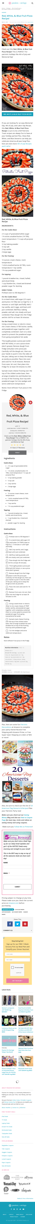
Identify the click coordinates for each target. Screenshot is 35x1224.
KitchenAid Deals (7, 1130)
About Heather (6, 1107)
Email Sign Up (19, 1214)
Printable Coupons (25, 1100)
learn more (30, 22)
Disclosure (29, 1214)
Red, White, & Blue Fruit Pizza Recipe (17, 114)
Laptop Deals (6, 1123)
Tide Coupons (6, 1149)
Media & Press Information (25, 1198)
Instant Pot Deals (7, 1127)
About (4, 1214)
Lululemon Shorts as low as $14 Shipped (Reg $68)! (9, 1030)
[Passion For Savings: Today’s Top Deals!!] (9, 1041)
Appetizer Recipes (6, 912)
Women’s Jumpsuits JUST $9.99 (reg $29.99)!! (8, 1010)
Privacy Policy (14, 1216)
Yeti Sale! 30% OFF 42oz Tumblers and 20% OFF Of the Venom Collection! (25, 1030)
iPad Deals (5, 1116)
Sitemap (23, 1216)
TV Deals (4, 1120)
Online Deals (16, 1100)
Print (17, 453)
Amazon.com (14, 903)
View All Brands (6, 1166)
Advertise (22, 1107)
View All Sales (6, 1137)
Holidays (8, 8)
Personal (4, 1047)
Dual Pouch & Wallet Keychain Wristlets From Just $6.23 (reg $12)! (25, 1010)
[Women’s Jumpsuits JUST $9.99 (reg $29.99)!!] (9, 1000)
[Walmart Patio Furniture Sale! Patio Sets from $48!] (25, 1041)
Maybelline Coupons (8, 1145)
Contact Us (15, 1107)
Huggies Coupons (7, 1152)
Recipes (3, 914)
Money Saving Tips (9, 1102)
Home (3, 8)
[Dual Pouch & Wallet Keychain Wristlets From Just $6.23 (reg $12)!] (25, 1000)
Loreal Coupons (6, 1159)
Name (6, 863)
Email (7, 873)
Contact (11, 1214)
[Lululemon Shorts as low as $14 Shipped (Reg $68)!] (9, 1020)
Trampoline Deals (7, 1133)
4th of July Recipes (16, 8)
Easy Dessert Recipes (17, 912)
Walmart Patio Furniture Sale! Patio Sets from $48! (25, 1050)
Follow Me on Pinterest (23, 827)
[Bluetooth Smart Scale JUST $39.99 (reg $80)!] (25, 1061)
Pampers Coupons (7, 1156)
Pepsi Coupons (6, 1162)
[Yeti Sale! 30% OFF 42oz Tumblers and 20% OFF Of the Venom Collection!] (25, 1020)
